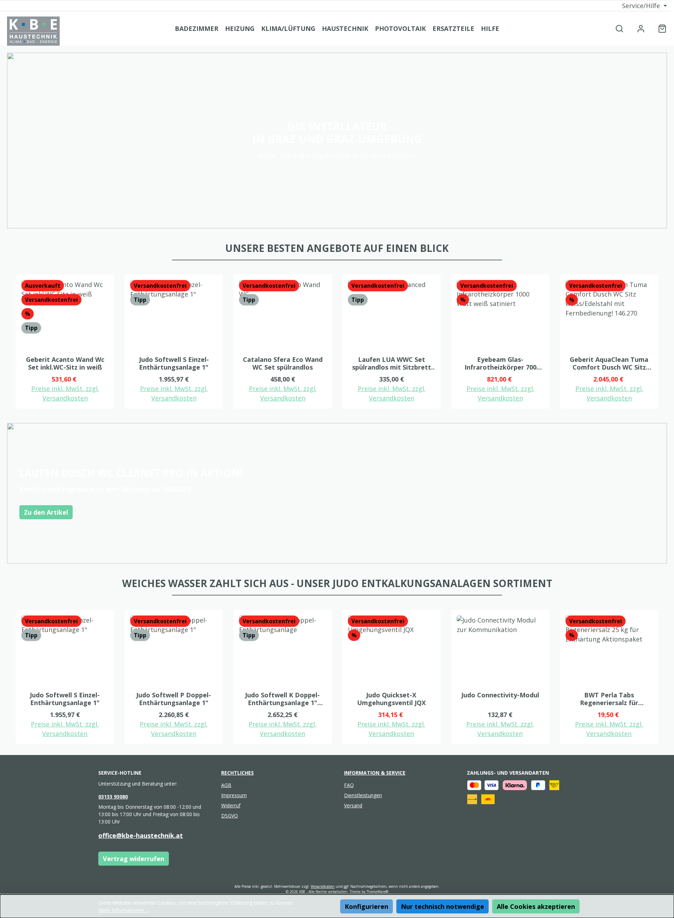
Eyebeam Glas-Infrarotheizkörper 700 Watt (500, 363)
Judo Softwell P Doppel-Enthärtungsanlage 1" (173, 699)
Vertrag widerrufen (133, 858)
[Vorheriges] (12, 341)
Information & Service (374, 772)
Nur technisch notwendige (442, 906)
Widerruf (230, 805)
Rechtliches (237, 772)
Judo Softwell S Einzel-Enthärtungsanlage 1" (174, 363)
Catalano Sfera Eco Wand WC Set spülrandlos (283, 363)
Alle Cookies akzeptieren (536, 906)
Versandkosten (323, 886)
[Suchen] (619, 28)
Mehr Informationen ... (123, 910)
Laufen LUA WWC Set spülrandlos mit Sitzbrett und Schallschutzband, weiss (391, 363)
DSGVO (229, 815)
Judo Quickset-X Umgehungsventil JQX (391, 699)
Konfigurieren (366, 906)
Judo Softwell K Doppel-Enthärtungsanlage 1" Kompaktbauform (282, 699)
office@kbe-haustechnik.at (140, 835)
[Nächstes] (661, 341)
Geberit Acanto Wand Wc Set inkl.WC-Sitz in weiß (65, 363)
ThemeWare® (377, 891)
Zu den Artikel (46, 512)
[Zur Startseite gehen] (33, 31)
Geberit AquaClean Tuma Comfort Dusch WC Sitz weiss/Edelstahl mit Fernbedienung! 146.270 (609, 363)
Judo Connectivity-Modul (500, 695)
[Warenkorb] (660, 28)
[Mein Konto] (641, 28)
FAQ (349, 785)
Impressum (234, 795)
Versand (353, 805)
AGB (226, 785)
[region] (337, 341)
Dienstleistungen (363, 795)
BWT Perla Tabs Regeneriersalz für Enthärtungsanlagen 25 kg (609, 699)
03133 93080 (113, 796)
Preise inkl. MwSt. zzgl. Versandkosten (65, 393)
